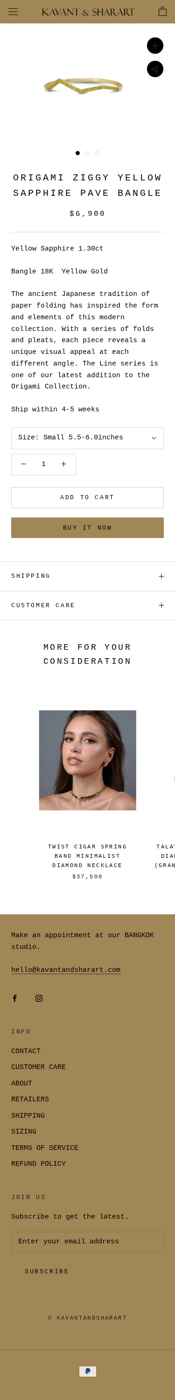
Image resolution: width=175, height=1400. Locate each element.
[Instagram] (38, 999)
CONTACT (26, 1051)
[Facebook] (14, 999)
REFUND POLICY (38, 1164)
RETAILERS (30, 1100)
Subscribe (47, 1271)
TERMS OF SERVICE (44, 1148)
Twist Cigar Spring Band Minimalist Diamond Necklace (87, 856)
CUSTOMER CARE (38, 1067)
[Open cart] (163, 11)
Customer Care (43, 605)
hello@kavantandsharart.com (65, 970)
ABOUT (21, 1084)
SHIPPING (31, 576)
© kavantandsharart (87, 1318)
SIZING (23, 1132)
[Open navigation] (13, 11)
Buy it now (87, 527)
